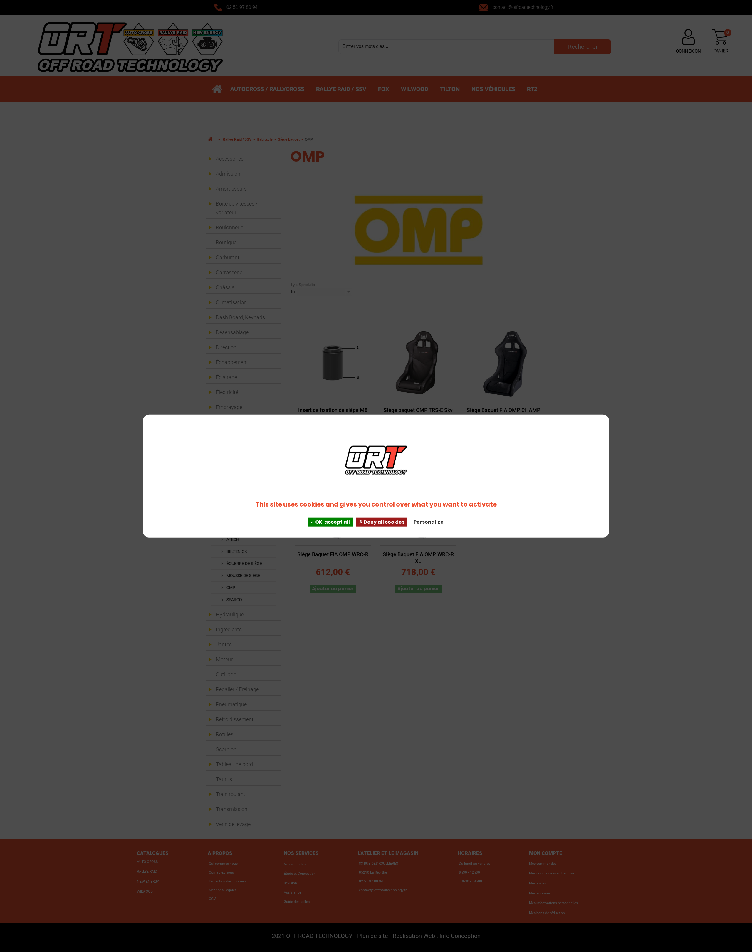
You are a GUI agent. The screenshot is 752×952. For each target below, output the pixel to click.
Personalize (429, 522)
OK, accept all (332, 522)
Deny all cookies (383, 522)
